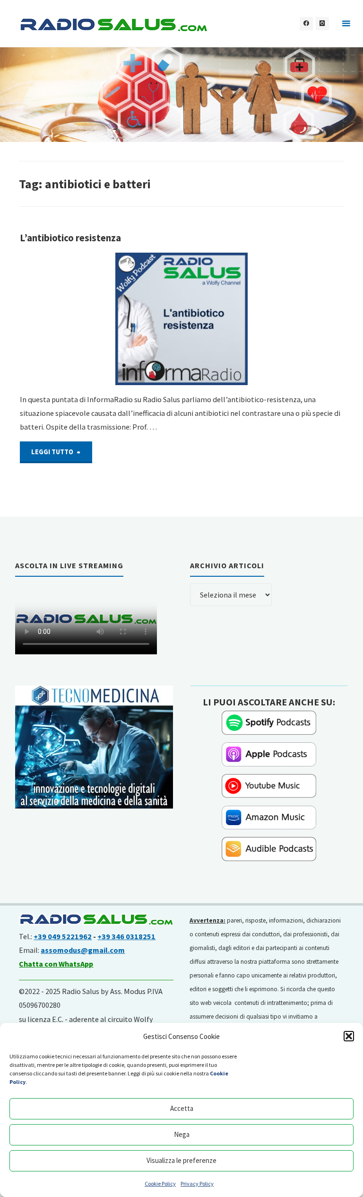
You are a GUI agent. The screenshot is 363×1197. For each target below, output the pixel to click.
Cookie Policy (160, 1183)
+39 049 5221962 (63, 936)
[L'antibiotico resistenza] (182, 319)
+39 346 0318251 (126, 936)
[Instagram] (322, 23)
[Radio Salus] (113, 23)
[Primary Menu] (346, 23)
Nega (182, 1134)
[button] (349, 1036)
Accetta (181, 1108)
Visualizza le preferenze (181, 1160)
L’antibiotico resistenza (70, 238)
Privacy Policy (197, 1183)
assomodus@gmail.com (83, 950)
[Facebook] (306, 23)
